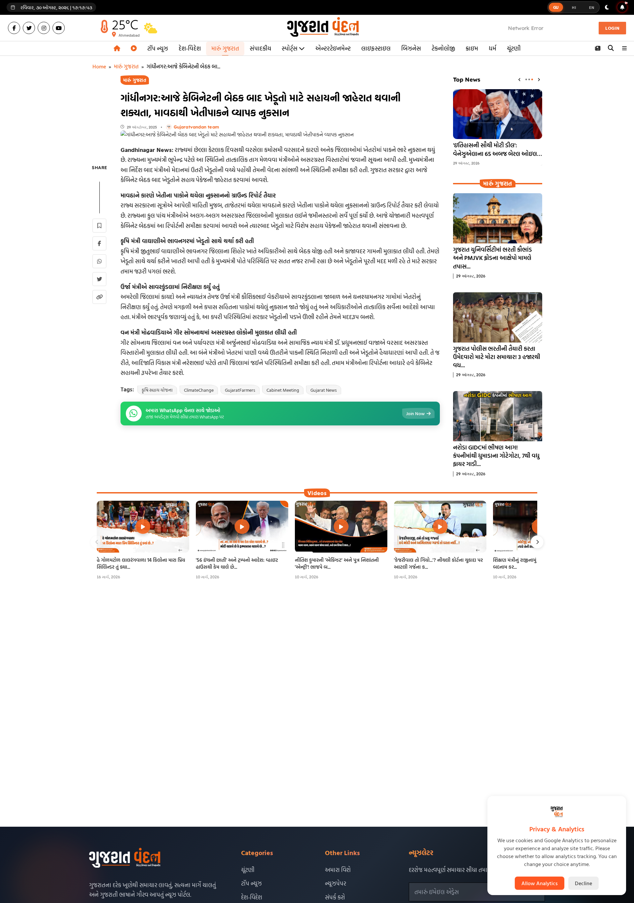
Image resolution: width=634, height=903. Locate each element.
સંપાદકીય (260, 48)
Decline (583, 883)
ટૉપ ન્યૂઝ (157, 48)
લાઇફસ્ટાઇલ (376, 48)
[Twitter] (29, 28)
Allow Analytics (539, 883)
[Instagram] (44, 28)
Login (612, 27)
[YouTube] (59, 28)
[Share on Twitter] (99, 279)
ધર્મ (492, 48)
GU (556, 7)
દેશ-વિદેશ (190, 48)
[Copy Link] (99, 297)
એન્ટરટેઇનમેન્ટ (333, 48)
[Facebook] (14, 28)
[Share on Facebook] (99, 243)
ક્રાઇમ (472, 48)
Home (99, 66)
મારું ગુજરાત (225, 48)
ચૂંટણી (514, 48)
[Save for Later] (99, 226)
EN (591, 7)
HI (574, 7)
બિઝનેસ (411, 48)
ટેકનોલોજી (443, 48)
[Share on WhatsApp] (99, 261)
